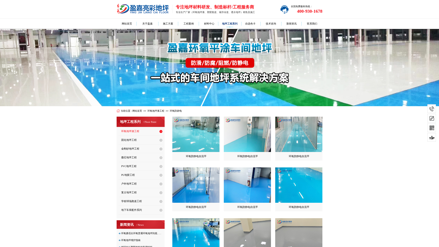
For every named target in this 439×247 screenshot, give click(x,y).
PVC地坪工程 (129, 166)
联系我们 (312, 23)
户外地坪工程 (129, 183)
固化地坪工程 (129, 140)
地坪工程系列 (230, 23)
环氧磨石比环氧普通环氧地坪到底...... (141, 233)
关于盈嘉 (147, 23)
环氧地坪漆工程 (155, 111)
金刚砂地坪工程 (130, 148)
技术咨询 (271, 23)
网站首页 (127, 23)
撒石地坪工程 (129, 157)
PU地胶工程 (128, 175)
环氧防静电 (176, 111)
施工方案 (168, 23)
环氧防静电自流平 (196, 156)
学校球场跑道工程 (131, 201)
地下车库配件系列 (131, 210)
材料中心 (209, 23)
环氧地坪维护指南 (130, 240)
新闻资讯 (291, 23)
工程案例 (188, 23)
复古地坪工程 (129, 192)
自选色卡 (250, 23)
